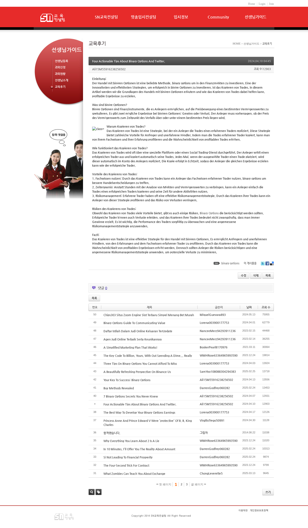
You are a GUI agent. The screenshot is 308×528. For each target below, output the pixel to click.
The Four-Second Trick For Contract (126, 465)
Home (251, 4)
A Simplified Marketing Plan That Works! (130, 347)
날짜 (249, 307)
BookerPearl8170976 (213, 347)
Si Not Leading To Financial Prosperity (128, 457)
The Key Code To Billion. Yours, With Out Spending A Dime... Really (147, 355)
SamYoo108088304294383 (218, 371)
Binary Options (209, 213)
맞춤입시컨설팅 (143, 17)
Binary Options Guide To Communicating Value (134, 323)
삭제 (255, 275)
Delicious (272, 263)
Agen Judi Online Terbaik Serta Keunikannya (132, 339)
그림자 (204, 432)
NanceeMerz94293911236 (218, 330)
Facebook (267, 263)
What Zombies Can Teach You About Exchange (134, 473)
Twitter (263, 263)
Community (218, 17)
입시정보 (181, 17)
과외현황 (60, 73)
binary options (230, 263)
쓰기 (268, 492)
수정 (243, 275)
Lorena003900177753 (214, 322)
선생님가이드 (255, 17)
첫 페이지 (164, 484)
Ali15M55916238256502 (216, 379)
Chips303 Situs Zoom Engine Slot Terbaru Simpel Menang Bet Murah (148, 315)
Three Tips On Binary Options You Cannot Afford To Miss (140, 363)
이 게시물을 (250, 263)
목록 (268, 275)
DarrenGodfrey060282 (215, 388)
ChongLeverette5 (211, 473)
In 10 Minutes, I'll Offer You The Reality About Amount (139, 449)
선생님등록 (61, 61)
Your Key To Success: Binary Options (126, 380)
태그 (99, 492)
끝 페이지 (197, 484)
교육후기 (60, 86)
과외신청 (60, 67)
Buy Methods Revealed (118, 388)
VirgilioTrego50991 (212, 420)
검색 (92, 492)
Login (262, 4)
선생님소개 (61, 80)
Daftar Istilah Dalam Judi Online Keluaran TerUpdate (137, 331)
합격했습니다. (111, 433)
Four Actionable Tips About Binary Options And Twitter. (128, 61)
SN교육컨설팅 (106, 17)
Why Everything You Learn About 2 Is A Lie (131, 441)
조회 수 (266, 307)
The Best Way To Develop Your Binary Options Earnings (139, 412)
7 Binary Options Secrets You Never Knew (130, 396)
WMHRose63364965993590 (218, 355)
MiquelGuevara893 (213, 314)
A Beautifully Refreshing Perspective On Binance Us (137, 371)
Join (271, 4)
